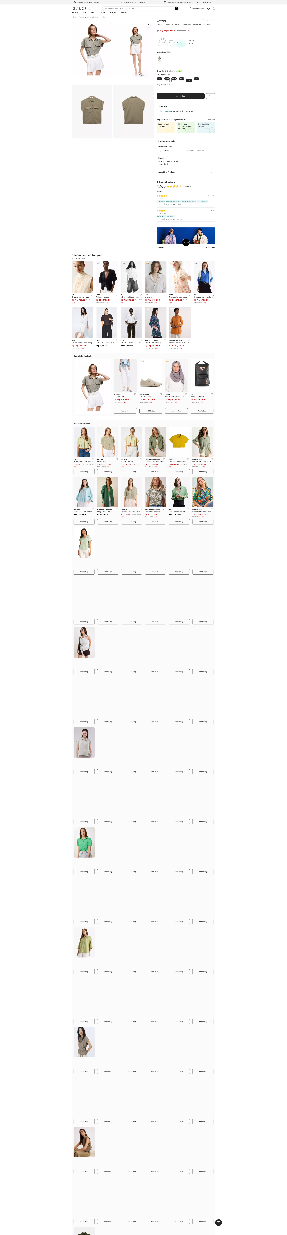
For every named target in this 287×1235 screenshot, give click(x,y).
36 (167, 80)
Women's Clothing (92, 17)
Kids (92, 13)
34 (159, 80)
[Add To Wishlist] (210, 96)
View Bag (209, 90)
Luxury (102, 13)
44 (196, 80)
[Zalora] (81, 8)
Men (84, 13)
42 (189, 80)
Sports (124, 13)
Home (74, 17)
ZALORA (160, 247)
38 (174, 80)
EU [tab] (158, 74)
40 (182, 80)
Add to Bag (180, 96)
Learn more (211, 120)
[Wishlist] (208, 8)
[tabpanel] (186, 80)
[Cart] (214, 8)
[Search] (176, 8)
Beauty (113, 13)
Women (75, 13)
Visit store (210, 247)
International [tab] (165, 74)
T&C (177, 43)
